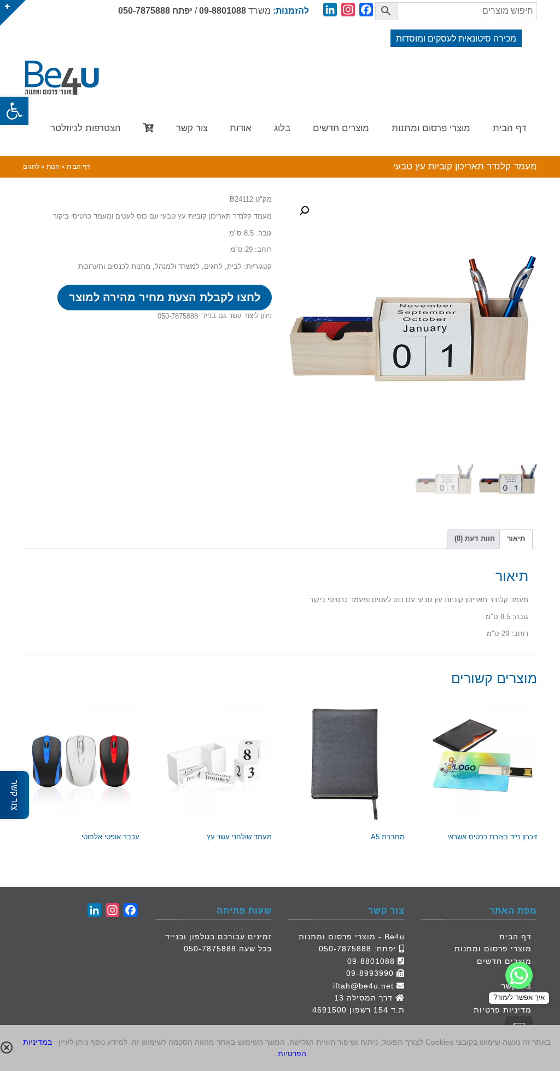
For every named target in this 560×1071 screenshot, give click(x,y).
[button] (14, 111)
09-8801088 (222, 10)
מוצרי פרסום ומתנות (493, 948)
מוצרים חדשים (504, 961)
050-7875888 (144, 10)
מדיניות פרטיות (503, 1009)
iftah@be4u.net (363, 985)
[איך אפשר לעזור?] (519, 975)
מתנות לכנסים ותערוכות (114, 266)
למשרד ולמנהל (177, 266)
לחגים (213, 266)
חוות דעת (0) (474, 538)
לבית (234, 266)
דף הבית (515, 936)
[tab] (516, 539)
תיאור (516, 538)
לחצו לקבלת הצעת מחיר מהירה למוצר (164, 297)
